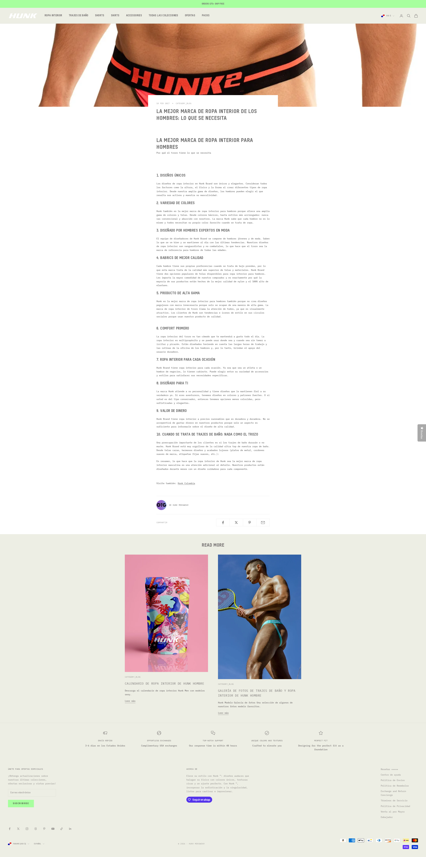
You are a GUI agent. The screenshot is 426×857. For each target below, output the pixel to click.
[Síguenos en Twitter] (18, 828)
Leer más (130, 700)
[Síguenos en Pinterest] (44, 828)
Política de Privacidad (395, 806)
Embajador (387, 817)
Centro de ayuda (391, 774)
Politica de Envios (393, 780)
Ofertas (190, 15)
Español (37, 844)
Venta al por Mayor (393, 811)
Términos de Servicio (394, 800)
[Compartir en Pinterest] (249, 522)
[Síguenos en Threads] (35, 828)
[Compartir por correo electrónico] (263, 522)
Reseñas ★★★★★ (389, 769)
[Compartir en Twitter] (236, 522)
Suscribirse (21, 803)
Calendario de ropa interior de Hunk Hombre (164, 683)
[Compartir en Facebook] (222, 522)
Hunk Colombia (186, 483)
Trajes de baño (78, 15)
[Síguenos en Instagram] (27, 828)
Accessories (134, 15)
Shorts (99, 15)
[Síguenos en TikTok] (61, 828)
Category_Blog (183, 103)
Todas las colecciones (163, 15)
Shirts (115, 15)
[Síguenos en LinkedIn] (70, 828)
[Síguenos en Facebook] (9, 828)
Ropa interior (53, 15)
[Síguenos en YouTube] (53, 828)
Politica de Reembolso (395, 785)
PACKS (206, 15)
